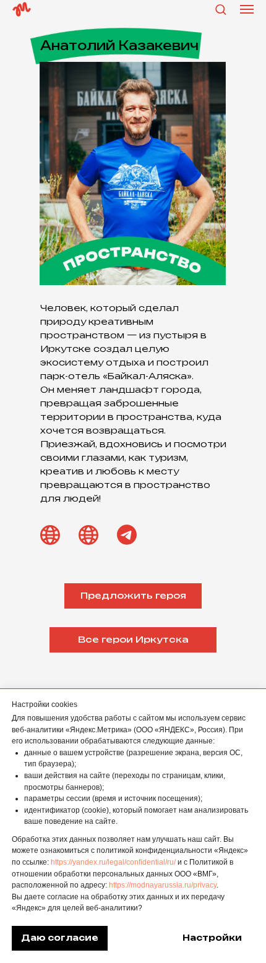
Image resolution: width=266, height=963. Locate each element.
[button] (220, 9)
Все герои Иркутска (133, 640)
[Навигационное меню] (247, 9)
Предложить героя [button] (133, 596)
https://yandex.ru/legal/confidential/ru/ (113, 862)
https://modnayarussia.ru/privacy (163, 885)
